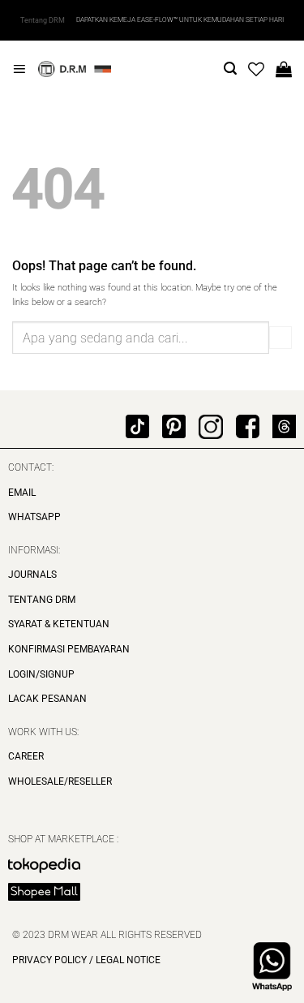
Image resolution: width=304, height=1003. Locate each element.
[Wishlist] (256, 69)
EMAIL (22, 492)
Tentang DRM (42, 20)
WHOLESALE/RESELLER (60, 781)
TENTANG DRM (41, 599)
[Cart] (284, 69)
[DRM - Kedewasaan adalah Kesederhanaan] (74, 69)
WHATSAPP (34, 517)
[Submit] (280, 337)
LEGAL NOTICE (127, 960)
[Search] (230, 68)
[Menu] (19, 69)
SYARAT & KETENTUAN (58, 624)
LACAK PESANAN (47, 698)
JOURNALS (32, 574)
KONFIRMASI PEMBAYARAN (69, 649)
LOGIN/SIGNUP (41, 674)
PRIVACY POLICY (49, 960)
